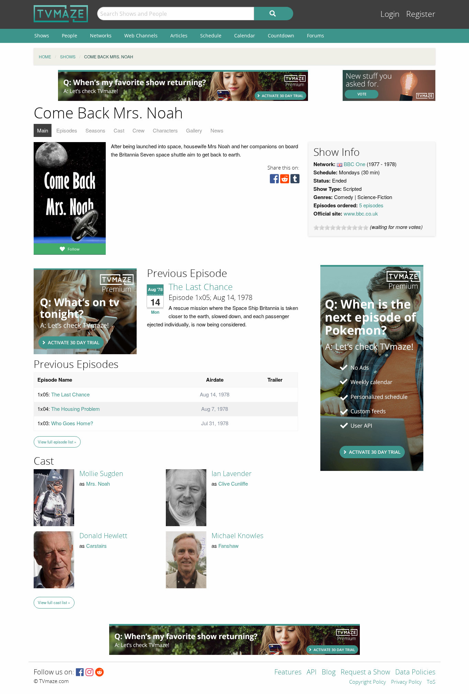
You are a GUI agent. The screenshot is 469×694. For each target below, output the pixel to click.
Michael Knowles (237, 536)
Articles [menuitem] (178, 35)
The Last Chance (201, 287)
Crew (139, 130)
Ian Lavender (231, 474)
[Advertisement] (183, 85)
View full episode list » (57, 441)
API (312, 672)
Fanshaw (228, 545)
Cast (119, 130)
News (217, 130)
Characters (165, 130)
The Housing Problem (75, 408)
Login (390, 14)
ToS (431, 682)
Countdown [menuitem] (281, 35)
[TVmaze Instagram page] (89, 672)
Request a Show (365, 672)
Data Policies (415, 672)
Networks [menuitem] (101, 35)
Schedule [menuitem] (210, 35)
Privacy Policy (406, 682)
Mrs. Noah (98, 483)
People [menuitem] (69, 35)
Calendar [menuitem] (244, 35)
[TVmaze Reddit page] (99, 672)
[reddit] (284, 180)
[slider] (340, 227)
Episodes (66, 130)
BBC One (354, 163)
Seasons (95, 130)
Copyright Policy (367, 682)
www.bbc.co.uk (361, 213)
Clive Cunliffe (233, 483)
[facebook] (274, 180)
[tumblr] (294, 180)
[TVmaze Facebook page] (80, 672)
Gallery (194, 130)
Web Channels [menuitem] (141, 35)
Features (287, 672)
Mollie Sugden (101, 474)
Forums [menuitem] (315, 35)
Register (420, 14)
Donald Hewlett (103, 536)
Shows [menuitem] (41, 35)
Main (42, 130)
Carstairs (96, 545)
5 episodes (371, 205)
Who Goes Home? (72, 423)
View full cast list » (54, 602)
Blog (328, 672)
